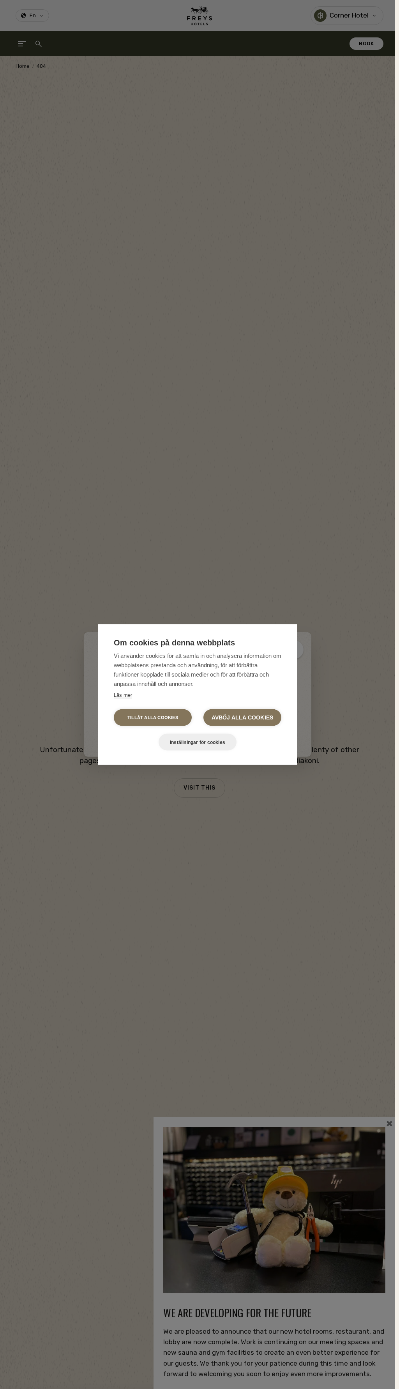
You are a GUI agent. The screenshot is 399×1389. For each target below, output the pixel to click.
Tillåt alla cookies (152, 717)
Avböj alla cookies (243, 718)
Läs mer (123, 695)
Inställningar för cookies (197, 742)
